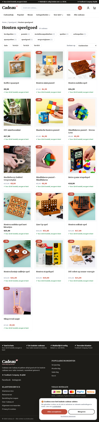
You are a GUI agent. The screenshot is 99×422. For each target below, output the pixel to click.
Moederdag (56, 368)
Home (4, 22)
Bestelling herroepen (10, 398)
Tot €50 (37, 45)
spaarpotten (10, 39)
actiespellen (79, 34)
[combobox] (51, 8)
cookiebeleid (56, 407)
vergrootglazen (45, 39)
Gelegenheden (42, 15)
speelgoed (27, 39)
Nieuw (30, 15)
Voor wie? (57, 15)
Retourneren (7, 395)
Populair (20, 15)
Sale (68, 15)
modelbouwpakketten (45, 34)
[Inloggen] (88, 7)
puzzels (25, 34)
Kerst (54, 376)
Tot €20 (26, 45)
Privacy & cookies (9, 409)
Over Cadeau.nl (8, 402)
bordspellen (10, 34)
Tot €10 (15, 45)
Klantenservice (8, 391)
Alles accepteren (54, 412)
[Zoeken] (80, 8)
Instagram (16, 380)
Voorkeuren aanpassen (68, 416)
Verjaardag (56, 365)
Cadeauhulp (9, 15)
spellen (64, 34)
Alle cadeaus (79, 15)
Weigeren (81, 412)
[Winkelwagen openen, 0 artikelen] (94, 7)
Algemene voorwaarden (11, 405)
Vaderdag (55, 372)
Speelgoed (12, 22)
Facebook (6, 380)
